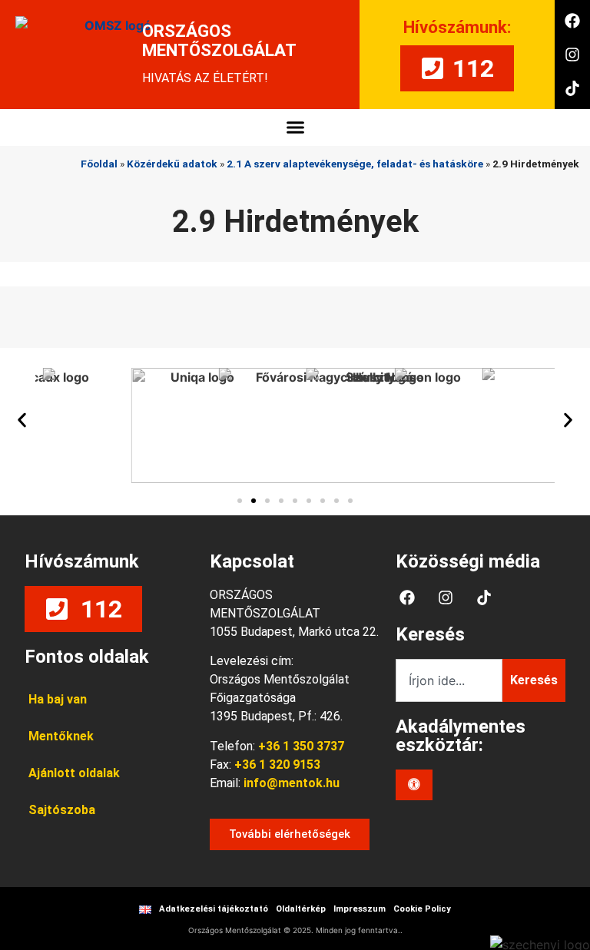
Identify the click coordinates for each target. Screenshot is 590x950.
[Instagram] (572, 54)
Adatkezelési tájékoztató (213, 909)
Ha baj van (57, 699)
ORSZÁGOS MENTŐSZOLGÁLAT (219, 40)
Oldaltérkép (301, 909)
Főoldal (99, 163)
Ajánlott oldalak (74, 773)
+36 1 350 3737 (301, 746)
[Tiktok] (572, 88)
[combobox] (449, 680)
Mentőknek (61, 736)
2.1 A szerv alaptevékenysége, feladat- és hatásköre (355, 163)
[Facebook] (572, 21)
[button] (295, 127)
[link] (290, 783)
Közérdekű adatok (172, 163)
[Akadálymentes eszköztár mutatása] (414, 785)
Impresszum (359, 909)
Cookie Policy (422, 909)
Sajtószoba (61, 810)
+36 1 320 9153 (277, 764)
